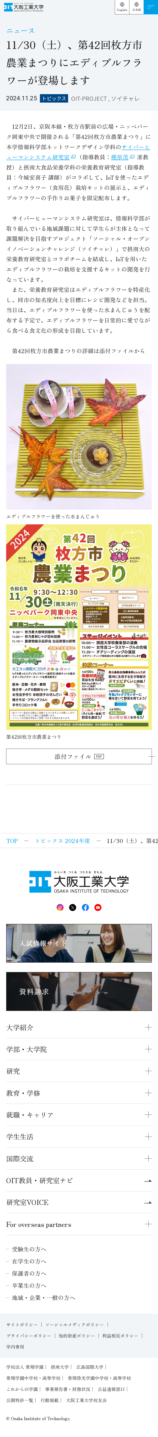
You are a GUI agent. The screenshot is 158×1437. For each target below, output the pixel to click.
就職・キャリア (30, 1115)
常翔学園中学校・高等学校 (33, 1378)
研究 (13, 1071)
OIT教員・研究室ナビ (39, 1180)
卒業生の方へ (29, 1285)
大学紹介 (19, 1027)
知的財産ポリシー (77, 1335)
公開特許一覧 (19, 1400)
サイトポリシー (22, 1324)
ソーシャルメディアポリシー (74, 1324)
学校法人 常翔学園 (25, 1367)
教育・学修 (23, 1093)
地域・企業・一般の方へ (43, 1297)
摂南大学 (60, 1367)
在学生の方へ (29, 1261)
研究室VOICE (27, 1202)
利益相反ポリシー (120, 1335)
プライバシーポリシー (28, 1335)
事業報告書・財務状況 (67, 1389)
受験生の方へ (29, 1249)
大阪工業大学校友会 (86, 1400)
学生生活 (19, 1136)
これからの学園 (22, 1389)
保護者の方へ (29, 1273)
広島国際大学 (89, 1367)
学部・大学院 (26, 1049)
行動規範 (50, 1400)
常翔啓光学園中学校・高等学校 (99, 1378)
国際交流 (19, 1158)
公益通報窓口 (111, 1389)
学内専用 (15, 1346)
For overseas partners (38, 1224)
